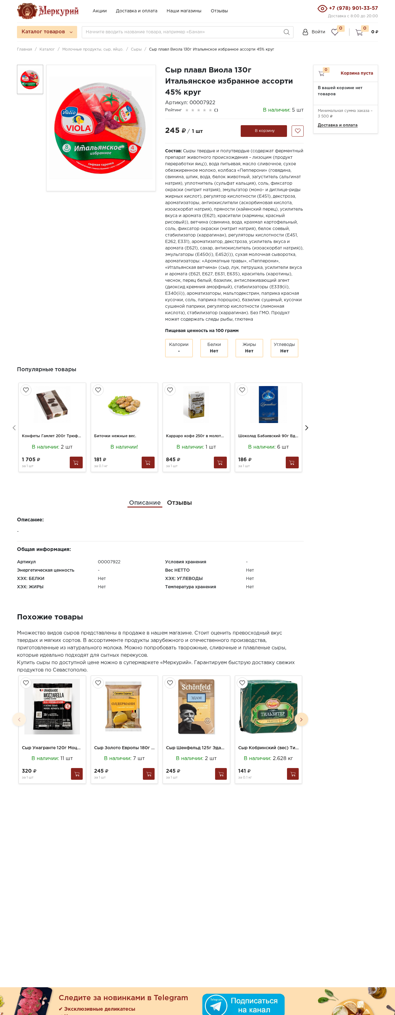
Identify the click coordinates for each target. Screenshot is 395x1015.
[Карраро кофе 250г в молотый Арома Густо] (196, 404)
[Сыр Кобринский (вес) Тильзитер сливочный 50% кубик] (268, 706)
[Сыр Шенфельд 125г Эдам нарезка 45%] (196, 706)
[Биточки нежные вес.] (124, 404)
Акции (100, 11)
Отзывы (219, 11)
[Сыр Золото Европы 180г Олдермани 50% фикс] (124, 706)
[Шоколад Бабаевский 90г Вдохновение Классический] (268, 404)
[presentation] (14, 427)
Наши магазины (184, 11)
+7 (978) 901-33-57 (353, 8)
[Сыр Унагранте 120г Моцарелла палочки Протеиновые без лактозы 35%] (52, 706)
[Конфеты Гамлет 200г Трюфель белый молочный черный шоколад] (52, 404)
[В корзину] (76, 462)
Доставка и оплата (136, 11)
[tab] (145, 503)
